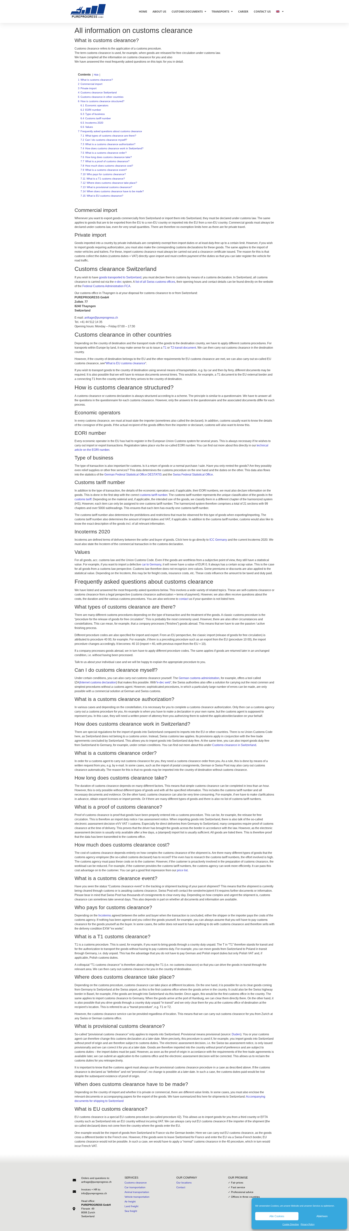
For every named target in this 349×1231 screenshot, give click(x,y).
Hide (96, 74)
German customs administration (199, 678)
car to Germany (151, 564)
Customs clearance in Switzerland (234, 745)
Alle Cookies (276, 1216)
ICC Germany (218, 539)
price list (182, 870)
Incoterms (104, 915)
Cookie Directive (290, 1224)
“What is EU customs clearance (125, 363)
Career (243, 11)
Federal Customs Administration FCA (106, 286)
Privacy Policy (307, 1224)
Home (143, 11)
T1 (165, 347)
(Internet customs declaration (97, 682)
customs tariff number (153, 494)
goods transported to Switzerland (120, 277)
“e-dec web (163, 682)
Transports (220, 11)
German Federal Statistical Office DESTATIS (133, 474)
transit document (185, 347)
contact (183, 598)
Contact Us (262, 11)
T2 (172, 347)
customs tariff (83, 499)
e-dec (118, 281)
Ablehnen (322, 1216)
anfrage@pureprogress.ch (101, 317)
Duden (236, 1034)
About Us (159, 11)
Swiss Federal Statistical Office (193, 474)
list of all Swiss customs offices (155, 281)
